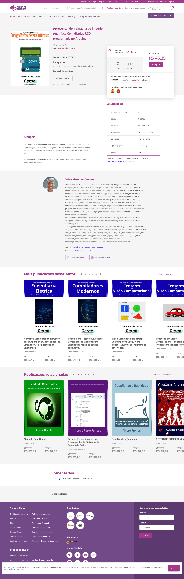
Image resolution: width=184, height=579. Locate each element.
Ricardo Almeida (30, 443)
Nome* (142, 513)
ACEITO (174, 568)
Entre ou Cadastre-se (156, 8)
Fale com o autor (102, 257)
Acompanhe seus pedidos (155, 1)
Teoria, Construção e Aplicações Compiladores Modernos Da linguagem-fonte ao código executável (85, 343)
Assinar (145, 535)
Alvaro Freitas (117, 443)
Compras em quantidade (135, 8)
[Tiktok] (93, 555)
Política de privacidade (41, 514)
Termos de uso (16, 536)
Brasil (83, 1)
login (59, 478)
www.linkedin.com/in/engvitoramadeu (88, 247)
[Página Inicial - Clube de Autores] (18, 8)
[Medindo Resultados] (44, 408)
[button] (80, 274)
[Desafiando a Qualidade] (132, 408)
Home (12, 16)
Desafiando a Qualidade (124, 439)
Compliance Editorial (40, 518)
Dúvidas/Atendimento (19, 514)
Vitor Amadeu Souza (66, 48)
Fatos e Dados (16, 532)
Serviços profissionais (41, 523)
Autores (13, 518)
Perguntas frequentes (19, 555)
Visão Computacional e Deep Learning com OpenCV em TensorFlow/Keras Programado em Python (129, 343)
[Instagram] (85, 555)
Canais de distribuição (41, 536)
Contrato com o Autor (19, 541)
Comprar (156, 64)
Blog (12, 523)
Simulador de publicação (45, 541)
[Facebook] (77, 555)
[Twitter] (69, 555)
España (102, 1)
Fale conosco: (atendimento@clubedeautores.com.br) (32, 560)
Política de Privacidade (17, 569)
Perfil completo (77, 257)
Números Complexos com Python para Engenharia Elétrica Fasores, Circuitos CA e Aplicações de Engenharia (42, 343)
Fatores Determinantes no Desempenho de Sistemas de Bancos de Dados (83, 442)
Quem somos (15, 527)
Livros (19, 16)
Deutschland (113, 1)
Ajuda (171, 1)
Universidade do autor (41, 527)
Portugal (92, 1)
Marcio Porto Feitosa (76, 449)
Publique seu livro (133, 1)
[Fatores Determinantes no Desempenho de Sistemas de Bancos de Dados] (88, 408)
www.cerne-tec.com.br (83, 250)
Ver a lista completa (162, 274)
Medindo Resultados (35, 439)
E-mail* (142, 523)
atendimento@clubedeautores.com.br (121, 161)
